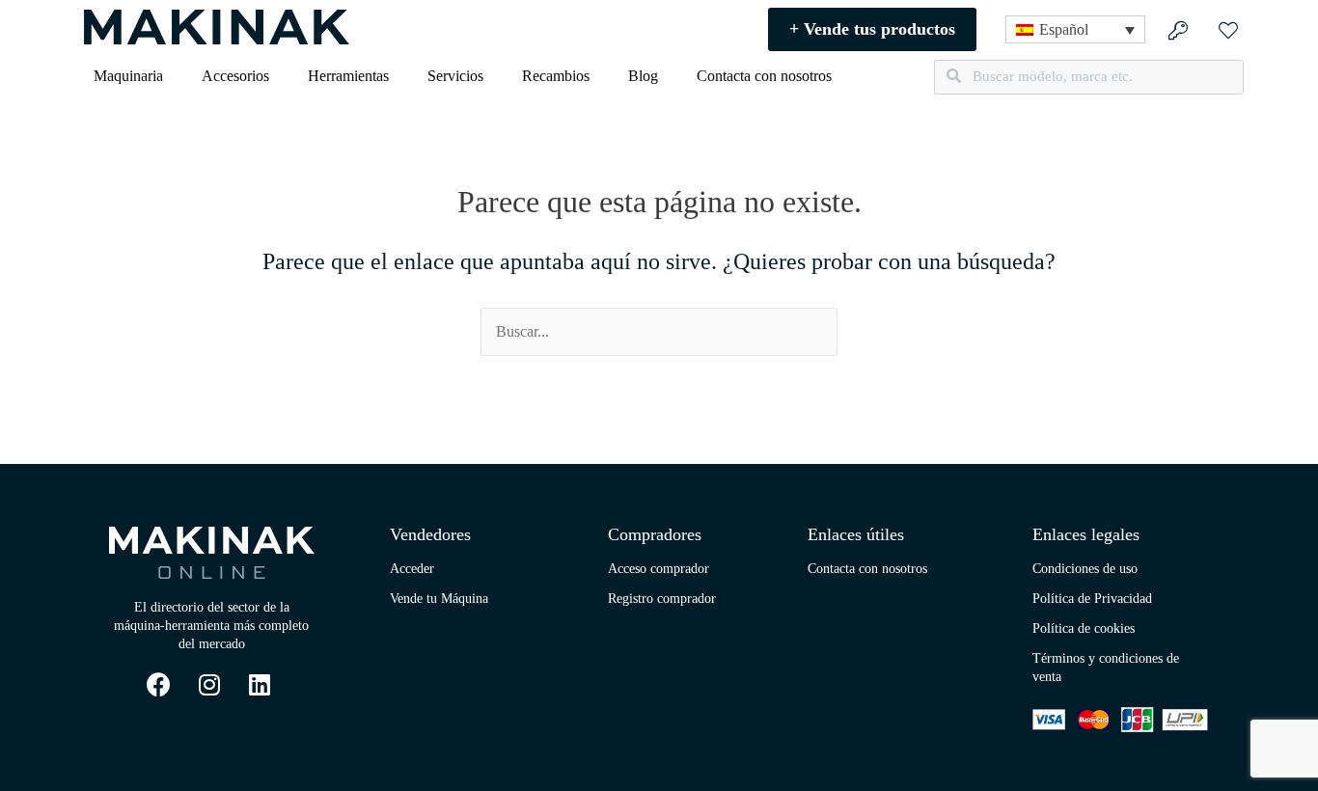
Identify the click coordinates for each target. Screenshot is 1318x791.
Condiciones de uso (1085, 568)
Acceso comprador (658, 568)
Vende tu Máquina (439, 598)
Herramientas (348, 76)
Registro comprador (662, 598)
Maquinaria (128, 76)
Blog (643, 76)
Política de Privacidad (1092, 598)
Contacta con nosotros (764, 76)
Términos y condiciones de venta (1105, 667)
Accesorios (235, 76)
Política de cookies (1083, 628)
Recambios (556, 76)
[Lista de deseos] (1232, 28)
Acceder (412, 568)
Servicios (455, 76)
